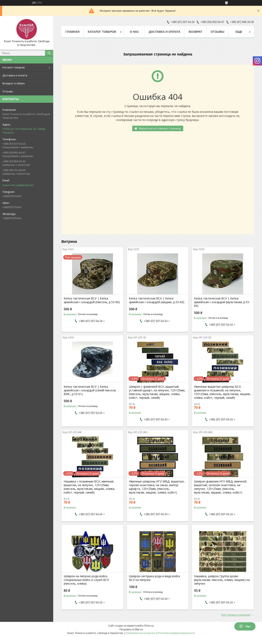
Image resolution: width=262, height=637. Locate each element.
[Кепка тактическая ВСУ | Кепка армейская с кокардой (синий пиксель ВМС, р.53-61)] (92, 362)
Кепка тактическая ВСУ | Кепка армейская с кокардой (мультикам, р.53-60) (222, 302)
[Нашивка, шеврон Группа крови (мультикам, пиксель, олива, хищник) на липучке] (223, 551)
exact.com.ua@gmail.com (18, 185)
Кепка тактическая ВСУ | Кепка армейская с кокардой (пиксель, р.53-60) (92, 300)
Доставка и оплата (14, 75)
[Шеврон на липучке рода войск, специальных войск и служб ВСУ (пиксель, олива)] (92, 551)
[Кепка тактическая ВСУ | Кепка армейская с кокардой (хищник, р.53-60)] (158, 273)
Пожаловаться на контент (140, 633)
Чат (248, 626)
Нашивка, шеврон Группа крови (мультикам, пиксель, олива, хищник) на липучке (222, 579)
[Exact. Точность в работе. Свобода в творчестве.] (26, 29)
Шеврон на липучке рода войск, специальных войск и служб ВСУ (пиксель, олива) (86, 579)
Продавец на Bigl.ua (131, 629)
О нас (134, 31)
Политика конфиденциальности (176, 633)
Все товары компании (235, 615)
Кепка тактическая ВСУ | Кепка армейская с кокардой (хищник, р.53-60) (156, 300)
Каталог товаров (13, 67)
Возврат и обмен (13, 83)
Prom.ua (149, 625)
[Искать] (49, 53)
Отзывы (7, 91)
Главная (72, 31)
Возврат (195, 31)
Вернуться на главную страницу (160, 128)
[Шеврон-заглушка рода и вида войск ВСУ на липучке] (158, 551)
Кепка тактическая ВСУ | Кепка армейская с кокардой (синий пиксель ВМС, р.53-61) (90, 390)
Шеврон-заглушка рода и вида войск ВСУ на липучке (154, 578)
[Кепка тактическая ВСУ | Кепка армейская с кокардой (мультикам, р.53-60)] (223, 273)
